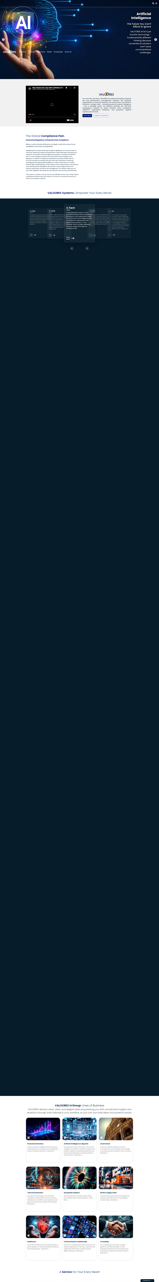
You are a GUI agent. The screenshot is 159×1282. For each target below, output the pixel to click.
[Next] (87, 248)
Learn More (87, 116)
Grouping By (58, 52)
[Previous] (72, 248)
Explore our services (100, 116)
